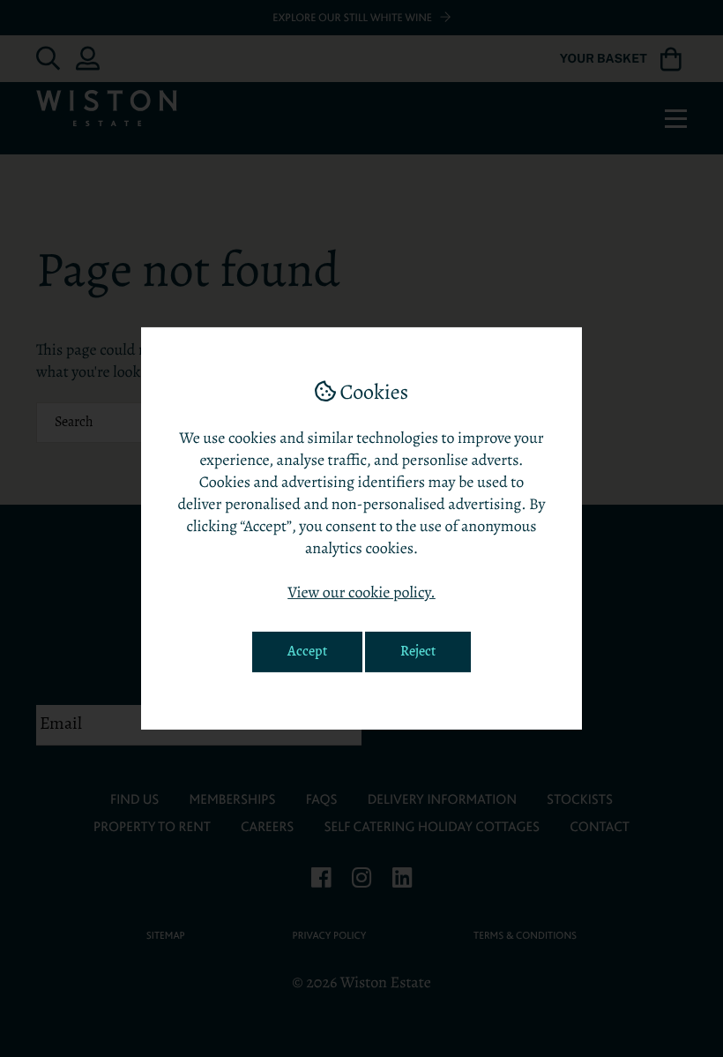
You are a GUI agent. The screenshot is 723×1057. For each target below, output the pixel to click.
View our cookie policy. (361, 594)
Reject (418, 652)
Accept (307, 652)
